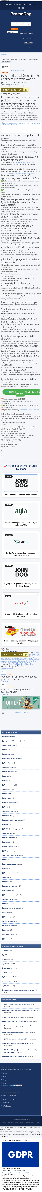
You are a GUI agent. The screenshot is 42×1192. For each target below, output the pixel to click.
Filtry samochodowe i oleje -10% (14, 1017)
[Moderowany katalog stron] (17, 1085)
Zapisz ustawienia (26, 1189)
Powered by (15, 1173)
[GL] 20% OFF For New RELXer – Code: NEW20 (18, 1032)
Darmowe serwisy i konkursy (13, 758)
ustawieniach (35, 1134)
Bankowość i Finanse (10, 745)
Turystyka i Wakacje (10, 925)
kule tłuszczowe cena (8, 659)
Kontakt (5, 1076)
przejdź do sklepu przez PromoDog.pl (22, 162)
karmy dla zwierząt (26, 410)
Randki (6, 877)
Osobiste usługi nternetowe (12, 855)
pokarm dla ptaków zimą (28, 661)
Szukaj (14, 29)
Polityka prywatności (9, 1096)
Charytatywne (8, 754)
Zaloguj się (30, 4)
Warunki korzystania (9, 1099)
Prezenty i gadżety (10, 873)
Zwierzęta (5, 86)
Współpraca (7, 1106)
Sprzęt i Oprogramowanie (12, 908)
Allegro (6, 964)
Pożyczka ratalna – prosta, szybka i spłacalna (18, 1026)
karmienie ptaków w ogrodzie (10, 658)
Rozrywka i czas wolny (11, 886)
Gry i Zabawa (8, 798)
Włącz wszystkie (9, 1189)
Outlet (6, 859)
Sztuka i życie (8, 917)
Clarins (6, 950)
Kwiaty (6, 824)
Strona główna (26, 33)
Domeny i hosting (9, 767)
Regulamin (6, 1102)
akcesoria (36, 410)
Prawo (6, 868)
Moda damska (8, 833)
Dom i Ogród (8, 763)
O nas (5, 1073)
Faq (4, 1083)
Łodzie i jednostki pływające (12, 829)
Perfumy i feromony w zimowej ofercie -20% (17, 1043)
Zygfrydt (27, 1119)
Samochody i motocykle (11, 895)
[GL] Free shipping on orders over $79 (15, 1039)
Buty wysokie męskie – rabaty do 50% (16, 1021)
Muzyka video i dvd (10, 846)
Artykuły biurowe (9, 736)
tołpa (5, 972)
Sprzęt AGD (8, 903)
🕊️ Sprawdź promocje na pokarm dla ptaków (21, 173)
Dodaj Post (28, 43)
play (5, 959)
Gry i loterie (7, 794)
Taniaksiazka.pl (9, 977)
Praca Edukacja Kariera (11, 864)
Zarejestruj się (14, 4)
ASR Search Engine (7, 1085)
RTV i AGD (7, 890)
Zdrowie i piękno (9, 934)
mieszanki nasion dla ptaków (24, 659)
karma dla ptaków (34, 654)
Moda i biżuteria (9, 837)
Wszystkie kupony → (7, 668)
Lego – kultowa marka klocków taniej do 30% (18, 1004)
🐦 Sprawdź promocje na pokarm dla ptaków (23, 393)
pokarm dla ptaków (14, 661)
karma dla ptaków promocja (34, 656)
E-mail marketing (9, 785)
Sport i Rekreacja (9, 899)
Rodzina (6, 881)
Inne (5, 807)
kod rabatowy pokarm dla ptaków (30, 658)
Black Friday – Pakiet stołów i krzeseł (15, 1056)
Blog (31, 47)
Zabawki (6, 930)
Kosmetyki (7, 816)
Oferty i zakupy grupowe (11, 851)
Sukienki (7, 912)
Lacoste (6, 986)
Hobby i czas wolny (10, 802)
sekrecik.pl (7, 981)
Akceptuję (5, 1136)
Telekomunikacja (9, 921)
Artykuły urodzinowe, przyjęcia (13, 741)
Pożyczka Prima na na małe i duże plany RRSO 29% (20, 1010)
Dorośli (6, 776)
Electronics (7, 789)
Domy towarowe (9, 772)
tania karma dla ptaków (22, 662)
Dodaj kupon (28, 38)
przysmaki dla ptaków (8, 662)
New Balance (8, 968)
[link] (19, 8)
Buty (5, 750)
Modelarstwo (8, 842)
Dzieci (6, 780)
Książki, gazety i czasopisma (13, 820)
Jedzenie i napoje (9, 811)
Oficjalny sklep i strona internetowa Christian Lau (19, 990)
